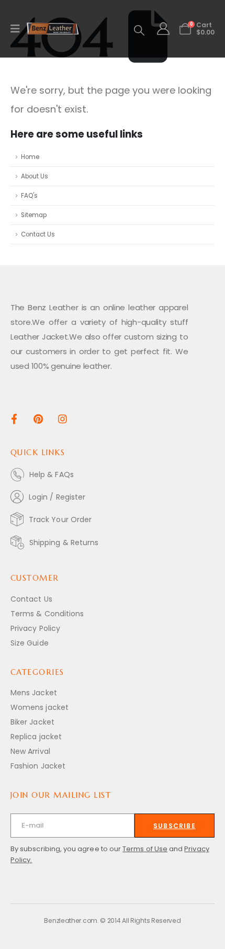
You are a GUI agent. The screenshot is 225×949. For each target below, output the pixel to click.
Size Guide (29, 643)
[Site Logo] (53, 28)
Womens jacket (39, 707)
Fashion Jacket (37, 766)
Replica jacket (36, 736)
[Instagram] (62, 418)
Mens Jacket (33, 692)
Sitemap (34, 215)
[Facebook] (14, 418)
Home (30, 157)
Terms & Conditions (47, 613)
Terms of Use (144, 849)
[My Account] (163, 28)
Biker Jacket (32, 722)
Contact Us (38, 234)
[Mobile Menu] (18, 29)
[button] (139, 30)
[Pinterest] (38, 418)
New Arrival (30, 751)
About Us (34, 176)
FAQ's (29, 195)
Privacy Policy (35, 628)
